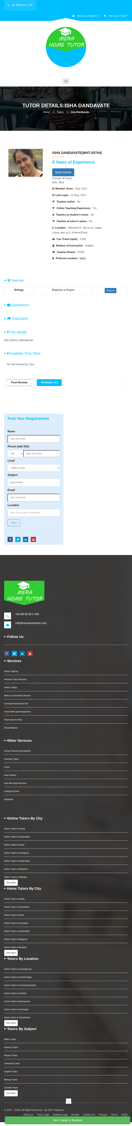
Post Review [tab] (19, 382)
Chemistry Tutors (12, 1063)
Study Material (11, 728)
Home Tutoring (11, 671)
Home (46, 112)
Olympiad (8, 799)
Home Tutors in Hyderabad (16, 931)
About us (28, 1114)
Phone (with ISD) (18, 446)
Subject (13, 475)
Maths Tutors (10, 1039)
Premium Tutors (11, 759)
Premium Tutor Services (15, 679)
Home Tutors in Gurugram (16, 923)
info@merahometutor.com (31, 623)
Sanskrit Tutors (11, 1088)
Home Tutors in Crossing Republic (20, 985)
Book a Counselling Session (17, 695)
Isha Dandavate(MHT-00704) (77, 153)
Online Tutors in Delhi (14, 845)
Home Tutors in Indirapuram (17, 1001)
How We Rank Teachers (15, 783)
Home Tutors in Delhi (14, 915)
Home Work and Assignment (17, 712)
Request (110, 290)
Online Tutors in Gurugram (16, 853)
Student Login (60, 1114)
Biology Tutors (11, 1079)
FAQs (124, 1114)
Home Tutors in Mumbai (15, 947)
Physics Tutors (11, 1055)
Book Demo (63, 172)
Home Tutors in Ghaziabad (16, 907)
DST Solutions (56, 1109)
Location (13, 505)
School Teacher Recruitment (17, 751)
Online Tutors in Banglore (16, 869)
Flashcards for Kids (13, 720)
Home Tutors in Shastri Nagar (18, 977)
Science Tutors (11, 1047)
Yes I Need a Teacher (67, 1120)
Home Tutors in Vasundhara (17, 1017)
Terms (114, 1114)
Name (11, 431)
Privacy (103, 1114)
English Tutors (11, 1071)
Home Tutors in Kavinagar (16, 1009)
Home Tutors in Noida (14, 899)
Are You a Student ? (88, 15)
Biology (19, 289)
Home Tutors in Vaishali (15, 993)
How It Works (10, 775)
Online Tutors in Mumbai (15, 877)
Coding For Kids (11, 791)
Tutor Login (43, 1114)
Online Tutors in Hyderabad (17, 861)
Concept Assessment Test (16, 703)
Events (75, 1114)
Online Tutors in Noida (14, 829)
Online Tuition (10, 687)
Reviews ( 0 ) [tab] (49, 382)
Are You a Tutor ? (118, 15)
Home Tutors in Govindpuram (18, 969)
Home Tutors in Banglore (16, 939)
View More (11, 882)
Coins (7, 767)
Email (11, 490)
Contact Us (89, 1114)
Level (11, 460)
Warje (82, 258)
